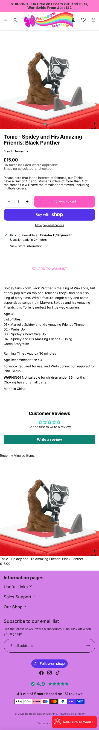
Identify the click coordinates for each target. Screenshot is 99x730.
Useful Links (16, 586)
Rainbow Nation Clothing (41, 713)
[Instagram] (49, 672)
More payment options (49, 225)
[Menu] (5, 20)
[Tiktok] (57, 672)
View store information (26, 246)
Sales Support (18, 596)
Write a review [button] (49, 439)
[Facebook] (41, 672)
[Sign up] (88, 646)
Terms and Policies (49, 723)
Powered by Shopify (71, 713)
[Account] (73, 20)
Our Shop (14, 606)
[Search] (15, 20)
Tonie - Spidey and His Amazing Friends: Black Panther (41, 559)
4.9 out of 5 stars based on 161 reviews (49, 694)
